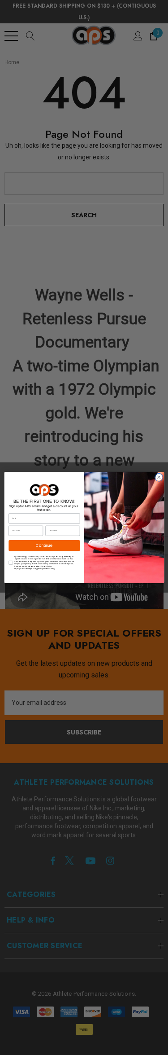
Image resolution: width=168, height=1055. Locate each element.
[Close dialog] (158, 477)
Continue (44, 545)
